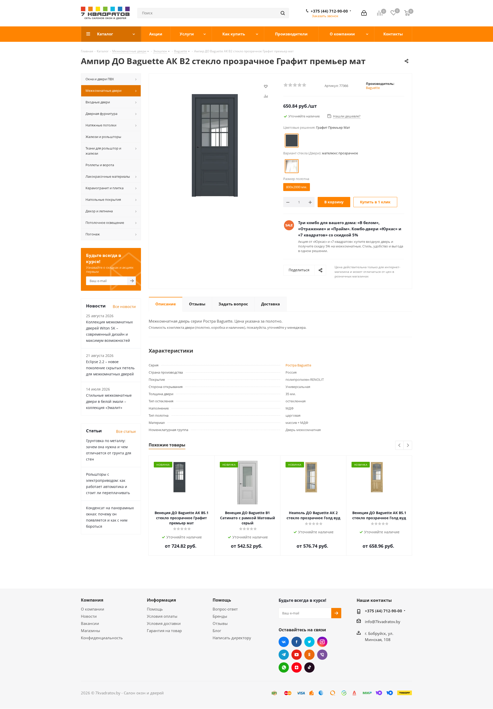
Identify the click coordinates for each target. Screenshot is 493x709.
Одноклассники (309, 655)
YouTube (296, 655)
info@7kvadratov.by (382, 621)
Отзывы (220, 623)
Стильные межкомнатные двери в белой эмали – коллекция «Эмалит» (109, 401)
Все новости (124, 306)
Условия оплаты (162, 616)
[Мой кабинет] (364, 13)
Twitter (309, 642)
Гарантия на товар (164, 630)
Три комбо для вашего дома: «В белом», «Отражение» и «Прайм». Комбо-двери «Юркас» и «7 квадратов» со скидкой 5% (349, 228)
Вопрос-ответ (225, 609)
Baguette (373, 87)
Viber (322, 655)
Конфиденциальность (102, 637)
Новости (89, 616)
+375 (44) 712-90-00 (329, 11)
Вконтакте (284, 642)
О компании (92, 609)
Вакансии (90, 623)
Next (408, 445)
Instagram (322, 642)
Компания (92, 600)
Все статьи (126, 431)
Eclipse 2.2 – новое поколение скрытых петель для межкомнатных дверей (110, 367)
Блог (217, 630)
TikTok (309, 667)
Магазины (90, 630)
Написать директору (232, 637)
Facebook (296, 642)
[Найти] (283, 13)
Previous (399, 445)
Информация (161, 600)
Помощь (155, 609)
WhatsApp (284, 667)
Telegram (284, 655)
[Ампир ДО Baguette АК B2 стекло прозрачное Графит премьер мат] (215, 144)
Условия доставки (164, 623)
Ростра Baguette (298, 365)
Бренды (220, 616)
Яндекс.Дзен (296, 667)
